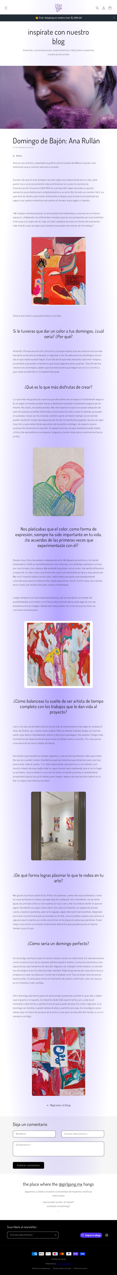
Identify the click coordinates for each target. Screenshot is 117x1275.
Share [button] (19, 156)
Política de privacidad (62, 1268)
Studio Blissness (64, 1264)
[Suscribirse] (55, 1235)
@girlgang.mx (70, 1184)
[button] (6, 8)
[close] (113, 17)
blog (58, 40)
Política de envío (80, 1268)
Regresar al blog (60, 1105)
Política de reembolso (41, 1268)
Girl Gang (62, 1259)
